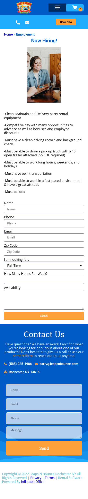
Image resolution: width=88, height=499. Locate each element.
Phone (9, 217)
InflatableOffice (32, 481)
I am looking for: (16, 260)
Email (8, 231)
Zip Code (11, 245)
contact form (23, 356)
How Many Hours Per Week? (25, 274)
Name (8, 203)
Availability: (12, 288)
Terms (50, 478)
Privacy (35, 478)
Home (8, 34)
